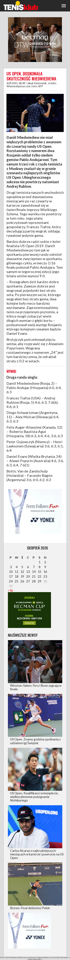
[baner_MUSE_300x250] (35, 533)
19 (22, 576)
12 (22, 571)
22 (39, 576)
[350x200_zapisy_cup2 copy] (29, 627)
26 (22, 581)
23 (45, 576)
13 (28, 571)
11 (16, 571)
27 (28, 581)
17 (11, 576)
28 (34, 581)
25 (16, 581)
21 (34, 576)
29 (39, 581)
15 (39, 571)
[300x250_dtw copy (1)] (35, 61)
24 (11, 581)
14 (34, 571)
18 (16, 576)
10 (11, 571)
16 (45, 571)
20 (28, 576)
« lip (10, 590)
